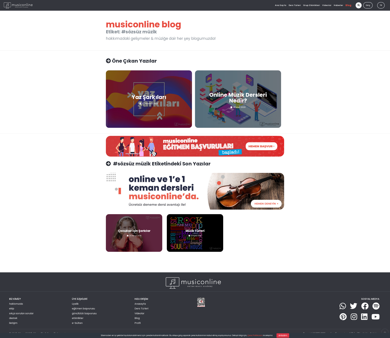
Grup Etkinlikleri (311, 5)
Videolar (326, 5)
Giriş (368, 5)
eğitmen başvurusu (83, 308)
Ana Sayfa (280, 5)
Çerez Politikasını (254, 335)
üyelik (75, 304)
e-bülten (77, 323)
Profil (138, 323)
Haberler (338, 5)
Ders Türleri (295, 5)
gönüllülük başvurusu (84, 313)
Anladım (282, 335)
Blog (348, 5)
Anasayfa (140, 304)
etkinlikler (77, 318)
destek (13, 318)
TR (381, 5)
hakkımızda (16, 304)
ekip (11, 308)
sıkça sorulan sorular (21, 313)
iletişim (13, 323)
